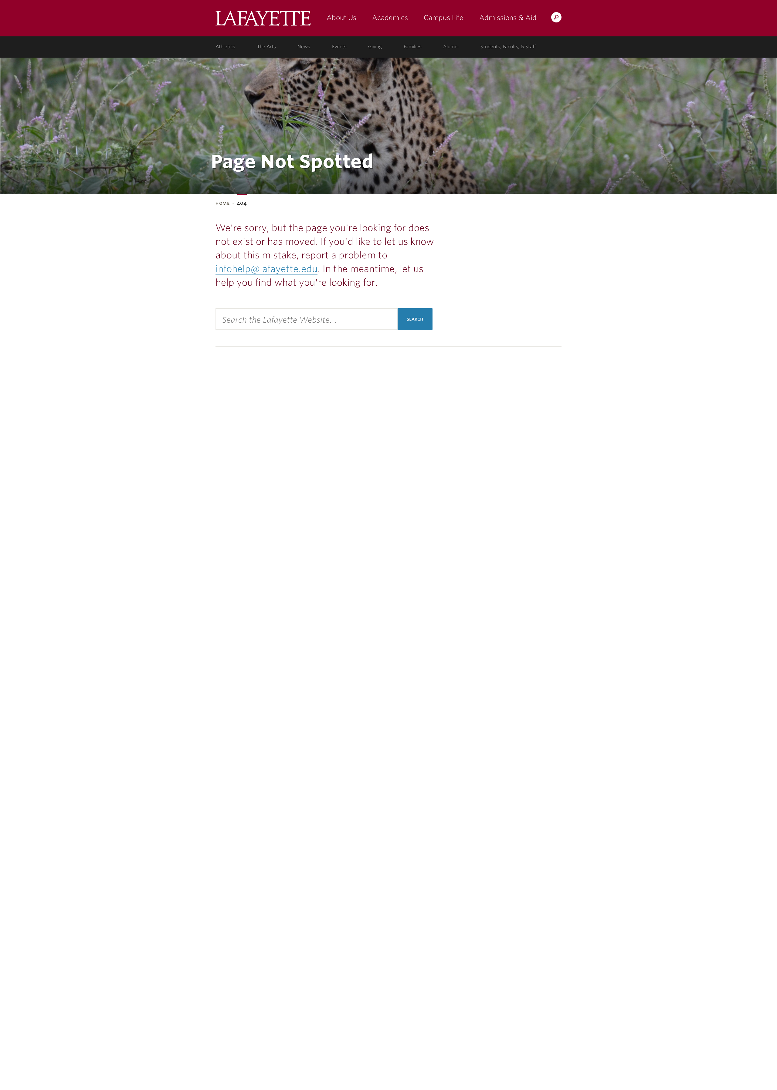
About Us (341, 18)
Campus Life (443, 18)
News (303, 46)
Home (222, 203)
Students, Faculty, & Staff (508, 46)
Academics (390, 18)
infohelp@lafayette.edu (266, 268)
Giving (375, 46)
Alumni (451, 46)
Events (339, 46)
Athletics (225, 46)
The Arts (266, 46)
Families (413, 46)
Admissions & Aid (508, 18)
